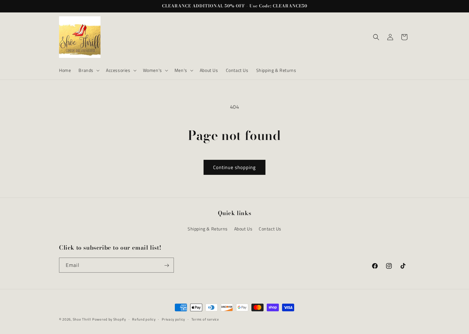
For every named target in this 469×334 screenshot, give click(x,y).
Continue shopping (234, 167)
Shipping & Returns (208, 228)
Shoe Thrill (82, 319)
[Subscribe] (167, 265)
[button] (88, 70)
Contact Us (270, 228)
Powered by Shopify (109, 319)
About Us (243, 228)
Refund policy (143, 319)
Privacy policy (173, 319)
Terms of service (205, 319)
